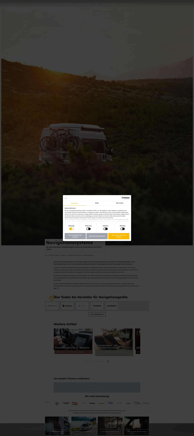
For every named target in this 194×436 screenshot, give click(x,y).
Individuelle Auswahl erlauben (97, 236)
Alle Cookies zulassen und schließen (119, 236)
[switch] (88, 229)
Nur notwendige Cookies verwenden (75, 236)
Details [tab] (97, 203)
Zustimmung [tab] (74, 203)
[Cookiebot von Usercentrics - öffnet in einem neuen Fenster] (122, 198)
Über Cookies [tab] (119, 203)
